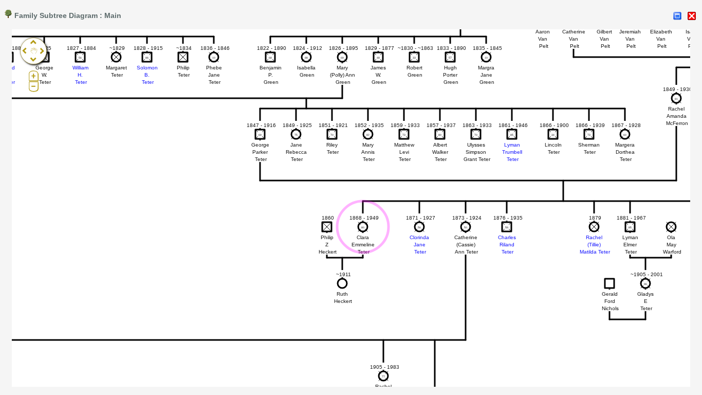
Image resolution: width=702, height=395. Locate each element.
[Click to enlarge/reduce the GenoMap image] (677, 16)
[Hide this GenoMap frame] (692, 16)
